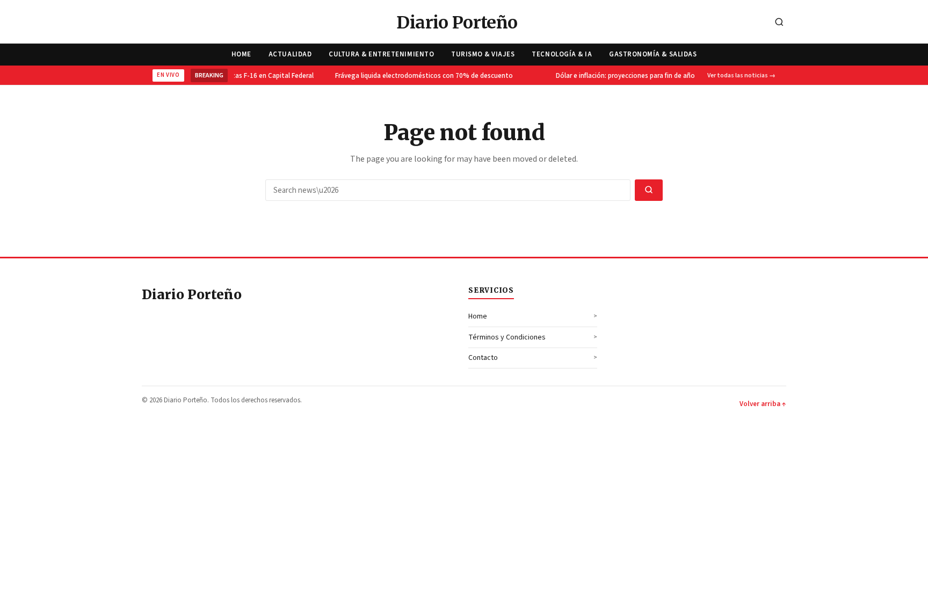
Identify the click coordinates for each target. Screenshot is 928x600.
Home (241, 54)
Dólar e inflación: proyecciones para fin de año (621, 76)
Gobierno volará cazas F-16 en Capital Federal (240, 76)
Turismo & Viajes (482, 54)
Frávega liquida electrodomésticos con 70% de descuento (420, 76)
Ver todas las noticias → (741, 75)
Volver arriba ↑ (763, 404)
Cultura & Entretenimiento (381, 54)
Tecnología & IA (562, 54)
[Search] (779, 23)
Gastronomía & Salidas (653, 54)
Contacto (483, 357)
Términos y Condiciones (507, 337)
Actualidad (290, 54)
